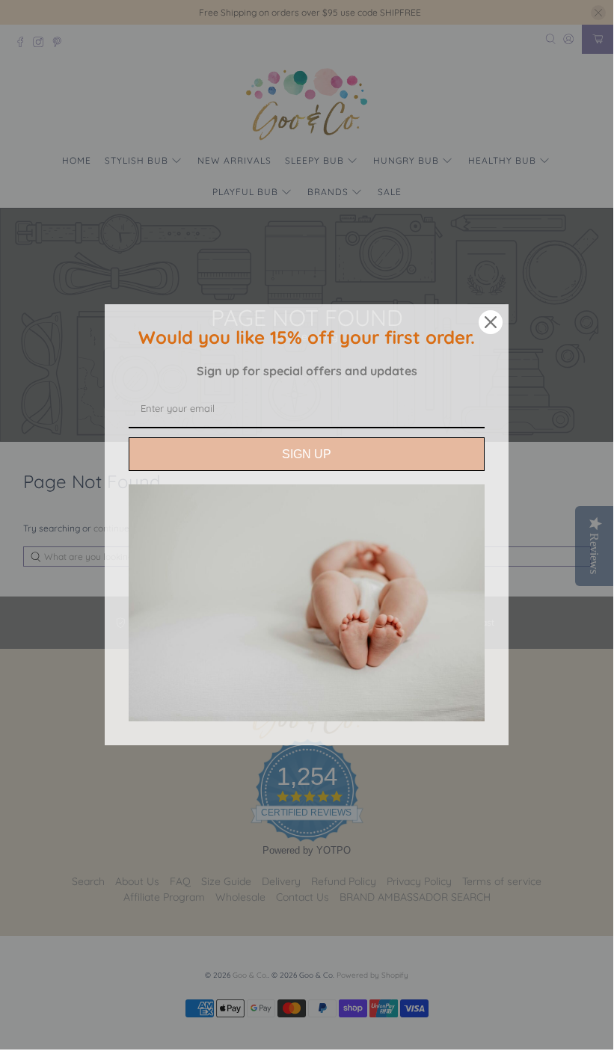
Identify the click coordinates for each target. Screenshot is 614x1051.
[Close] (491, 322)
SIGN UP (306, 454)
